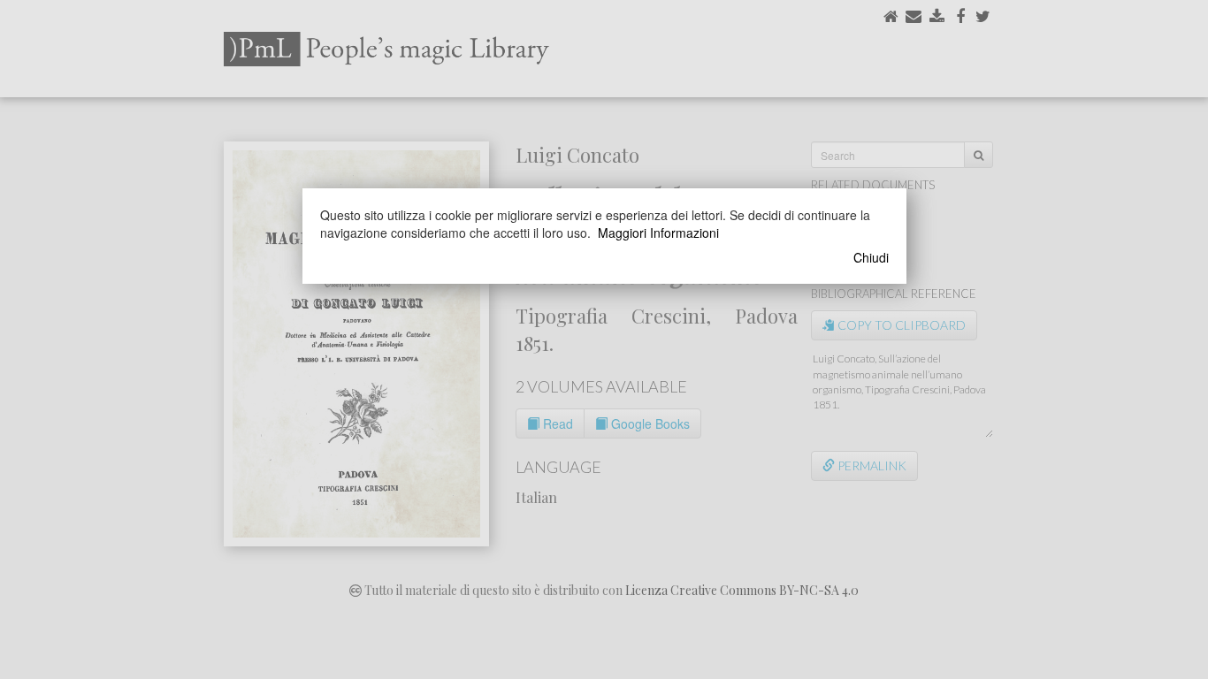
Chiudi (871, 257)
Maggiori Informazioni (658, 232)
